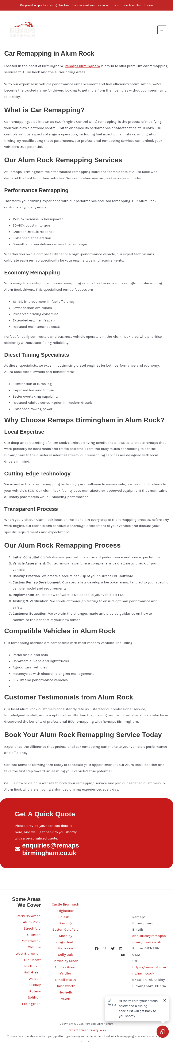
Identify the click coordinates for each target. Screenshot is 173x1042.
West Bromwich (28, 953)
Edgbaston (65, 910)
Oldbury (34, 947)
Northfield (32, 966)
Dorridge (66, 923)
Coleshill (65, 917)
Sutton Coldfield (65, 929)
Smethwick (31, 941)
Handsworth (65, 986)
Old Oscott (32, 960)
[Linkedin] (121, 948)
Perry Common (29, 916)
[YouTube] (123, 955)
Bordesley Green (65, 961)
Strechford (32, 928)
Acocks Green (66, 967)
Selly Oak (65, 954)
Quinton (34, 935)
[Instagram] (105, 948)
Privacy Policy (98, 1030)
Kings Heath (65, 942)
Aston (65, 998)
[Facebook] (97, 948)
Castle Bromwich (65, 904)
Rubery (35, 991)
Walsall (35, 978)
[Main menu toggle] (161, 30)
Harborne (65, 948)
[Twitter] (113, 948)
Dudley (35, 985)
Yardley (66, 973)
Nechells (65, 992)
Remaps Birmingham (82, 66)
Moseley (65, 936)
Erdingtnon (31, 1004)
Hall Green (32, 972)
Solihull (34, 997)
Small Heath (65, 979)
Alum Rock (32, 922)
